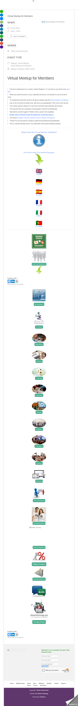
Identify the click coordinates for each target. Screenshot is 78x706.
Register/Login (20, 683)
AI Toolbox (39, 327)
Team (34, 683)
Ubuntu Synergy (43, 693)
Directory (39, 361)
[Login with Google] (16, 281)
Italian (44, 118)
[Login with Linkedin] (13, 281)
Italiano (39, 216)
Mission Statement (39, 547)
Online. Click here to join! (19, 51)
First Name (44, 654)
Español (39, 195)
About (29, 683)
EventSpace (39, 446)
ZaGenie (42, 697)
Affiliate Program (39, 564)
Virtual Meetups (23, 63)
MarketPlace (39, 344)
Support (63, 683)
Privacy (35, 685)
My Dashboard (39, 304)
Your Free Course (39, 500)
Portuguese (51, 118)
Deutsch (39, 185)
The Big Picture (39, 622)
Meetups (14, 63)
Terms (29, 685)
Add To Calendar (19, 36)
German (26, 118)
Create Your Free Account (39, 264)
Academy (39, 463)
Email (43, 662)
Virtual (32, 69)
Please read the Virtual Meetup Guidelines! (39, 132)
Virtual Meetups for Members (21, 66)
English (20, 118)
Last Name (44, 658)
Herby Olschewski (43, 690)
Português (39, 226)
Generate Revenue (39, 579)
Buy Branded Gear (39, 523)
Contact (56, 683)
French (38, 118)
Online (27, 69)
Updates (49, 683)
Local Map (39, 378)
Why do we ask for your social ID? (15, 284)
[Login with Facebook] (9, 281)
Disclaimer (43, 685)
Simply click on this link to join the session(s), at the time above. (32, 115)
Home (12, 683)
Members (21, 69)
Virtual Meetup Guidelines (59, 100)
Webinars (39, 481)
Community (39, 395)
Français (39, 205)
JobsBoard (39, 429)
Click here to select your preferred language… (39, 152)
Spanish (33, 118)
